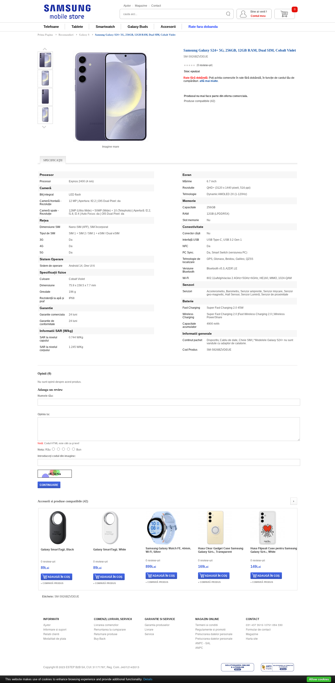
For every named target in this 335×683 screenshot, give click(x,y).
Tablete (77, 27)
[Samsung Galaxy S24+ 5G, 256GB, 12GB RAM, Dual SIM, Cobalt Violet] (45, 67)
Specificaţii (52, 160)
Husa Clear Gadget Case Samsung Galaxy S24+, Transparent (220, 550)
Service (149, 634)
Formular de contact (258, 629)
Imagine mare (110, 146)
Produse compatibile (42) (199, 101)
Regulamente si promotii (210, 629)
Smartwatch (105, 27)
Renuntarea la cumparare (110, 629)
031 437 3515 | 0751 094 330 (264, 625)
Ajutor (127, 5)
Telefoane (51, 27)
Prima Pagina (45, 34)
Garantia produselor (157, 625)
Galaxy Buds (138, 27)
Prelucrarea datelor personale (213, 634)
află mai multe (209, 81)
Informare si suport (54, 629)
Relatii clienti (51, 634)
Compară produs (53, 583)
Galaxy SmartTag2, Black (57, 549)
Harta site (252, 638)
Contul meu (258, 16)
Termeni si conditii (206, 625)
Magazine (141, 5)
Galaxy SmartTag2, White (109, 549)
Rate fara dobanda (203, 27)
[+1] (286, 65)
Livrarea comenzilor (106, 625)
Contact (156, 5)
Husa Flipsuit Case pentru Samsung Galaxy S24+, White (273, 550)
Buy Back (100, 638)
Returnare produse (105, 634)
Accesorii (168, 27)
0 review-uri (204, 65)
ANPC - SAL (203, 643)
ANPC (199, 648)
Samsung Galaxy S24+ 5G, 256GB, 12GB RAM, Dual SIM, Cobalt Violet (135, 34)
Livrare (149, 629)
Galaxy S (84, 34)
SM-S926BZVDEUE (66, 596)
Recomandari (66, 34)
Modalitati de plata (54, 638)
